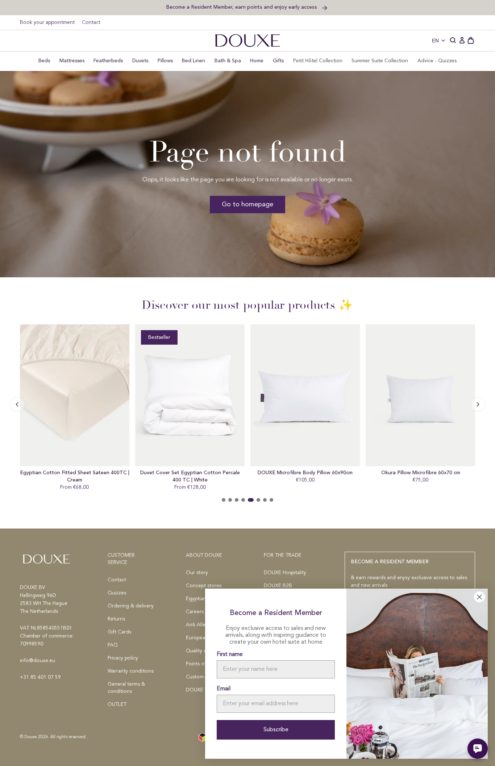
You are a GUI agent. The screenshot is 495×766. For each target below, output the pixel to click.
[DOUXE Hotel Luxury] (247, 40)
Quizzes (117, 592)
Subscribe (275, 730)
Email (223, 689)
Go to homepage (247, 204)
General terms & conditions (126, 688)
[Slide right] (17, 404)
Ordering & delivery (131, 606)
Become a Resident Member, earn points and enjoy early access (242, 7)
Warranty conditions (131, 671)
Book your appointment (47, 22)
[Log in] (462, 40)
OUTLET (117, 704)
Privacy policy (123, 658)
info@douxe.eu (37, 660)
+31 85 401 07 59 (40, 677)
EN (435, 40)
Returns (116, 619)
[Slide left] (478, 404)
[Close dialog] (479, 597)
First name (230, 654)
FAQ (113, 645)
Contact (91, 22)
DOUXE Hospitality (285, 572)
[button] (453, 40)
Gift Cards (119, 632)
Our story (197, 572)
